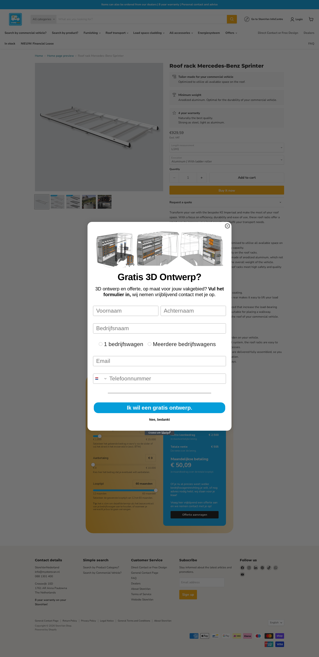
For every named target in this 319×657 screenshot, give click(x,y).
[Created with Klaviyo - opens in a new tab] (159, 433)
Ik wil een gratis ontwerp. (159, 408)
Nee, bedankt (159, 419)
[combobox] (100, 379)
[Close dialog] (227, 226)
